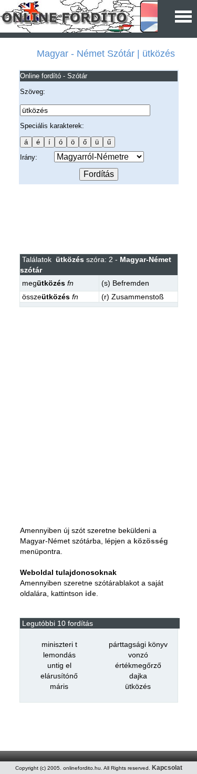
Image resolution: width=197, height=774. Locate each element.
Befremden (130, 283)
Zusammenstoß (137, 296)
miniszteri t (59, 644)
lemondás (59, 655)
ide (90, 593)
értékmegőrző (138, 665)
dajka (138, 676)
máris (59, 686)
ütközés (138, 686)
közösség (150, 541)
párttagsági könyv (138, 644)
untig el (59, 665)
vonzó (138, 655)
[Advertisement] (98, 218)
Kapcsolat (167, 767)
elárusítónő (59, 676)
